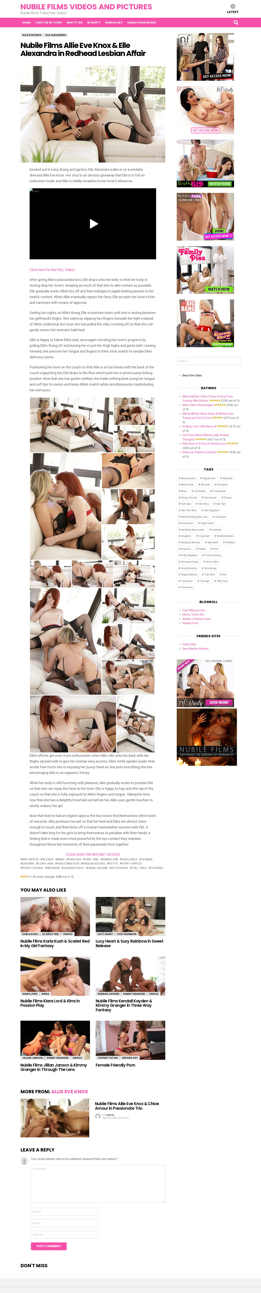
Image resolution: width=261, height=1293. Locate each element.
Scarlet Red (50, 934)
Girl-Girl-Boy (189, 510)
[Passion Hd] (207, 765)
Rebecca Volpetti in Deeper (199, 452)
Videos (68, 934)
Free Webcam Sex (193, 610)
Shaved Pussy (74, 868)
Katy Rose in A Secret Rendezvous (204, 443)
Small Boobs (98, 868)
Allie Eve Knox (69, 1091)
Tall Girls (139, 868)
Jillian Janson (32, 1058)
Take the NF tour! (48, 22)
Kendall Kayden (108, 994)
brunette (200, 491)
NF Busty (94, 22)
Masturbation (68, 863)
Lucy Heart (105, 934)
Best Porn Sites (192, 375)
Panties (230, 542)
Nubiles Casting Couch (196, 619)
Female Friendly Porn (115, 1065)
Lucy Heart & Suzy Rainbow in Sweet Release (129, 943)
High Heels (130, 859)
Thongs (157, 868)
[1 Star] (21, 876)
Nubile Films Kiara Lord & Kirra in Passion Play (50, 1003)
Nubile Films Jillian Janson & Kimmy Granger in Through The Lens (53, 1067)
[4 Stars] (28, 876)
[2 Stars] (24, 876)
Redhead (54, 868)
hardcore (110, 859)
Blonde (48, 859)
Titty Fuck (222, 581)
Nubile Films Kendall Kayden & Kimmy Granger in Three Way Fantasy (124, 1005)
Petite (113, 863)
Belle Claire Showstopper (198, 405)
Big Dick (228, 478)
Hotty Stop (189, 644)
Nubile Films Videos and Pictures (86, 7)
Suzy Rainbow (126, 934)
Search (236, 22)
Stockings (120, 868)
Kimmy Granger (134, 994)
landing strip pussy (192, 529)
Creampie (219, 491)
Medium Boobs (94, 863)
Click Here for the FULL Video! (52, 270)
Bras (61, 859)
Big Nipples (31, 859)
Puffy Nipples (132, 863)
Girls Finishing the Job (194, 517)
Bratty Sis (75, 22)
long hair (46, 863)
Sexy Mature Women (195, 648)
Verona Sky (130, 1058)
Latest (233, 12)
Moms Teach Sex (193, 614)
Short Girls (212, 562)
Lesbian (147, 859)
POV (216, 549)
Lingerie (28, 863)
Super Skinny (189, 574)
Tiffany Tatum (108, 1058)
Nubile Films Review (141, 22)
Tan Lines (187, 581)
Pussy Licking (33, 868)
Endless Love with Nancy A (199, 426)
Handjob (220, 517)
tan (224, 574)
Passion (186, 549)
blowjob (222, 484)
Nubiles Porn (190, 623)
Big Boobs (209, 478)
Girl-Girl (92, 859)
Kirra (45, 994)
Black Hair (187, 484)
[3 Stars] (26, 876)
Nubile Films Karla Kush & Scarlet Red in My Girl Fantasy (55, 943)
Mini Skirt (213, 542)
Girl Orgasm (211, 510)
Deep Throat (189, 497)
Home (26, 22)
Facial (227, 497)
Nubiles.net (114, 22)
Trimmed (187, 587)
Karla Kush (30, 934)
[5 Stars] (31, 876)
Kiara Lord (29, 994)
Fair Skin (75, 859)
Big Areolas (188, 478)
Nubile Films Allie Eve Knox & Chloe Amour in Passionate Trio (127, 1106)
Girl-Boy (204, 504)
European (210, 497)
